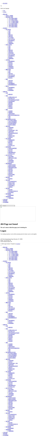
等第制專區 (11, 127)
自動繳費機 (11, 160)
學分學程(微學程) (12, 123)
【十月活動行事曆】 (13, 19)
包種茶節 (10, 187)
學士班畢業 (11, 37)
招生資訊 (10, 65)
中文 (4, 10)
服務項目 (5, 91)
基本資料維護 (11, 101)
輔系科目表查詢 (12, 166)
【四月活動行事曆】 (13, 25)
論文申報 (10, 149)
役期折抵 (10, 137)
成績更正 (10, 134)
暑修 (9, 117)
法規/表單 (5, 199)
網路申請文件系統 (12, 158)
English (4, 12)
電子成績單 (11, 162)
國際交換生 (8, 69)
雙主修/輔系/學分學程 (11, 119)
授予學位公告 (11, 145)
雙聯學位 (10, 106)
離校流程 (10, 142)
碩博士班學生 (9, 44)
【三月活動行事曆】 (13, 24)
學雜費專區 (11, 43)
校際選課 (10, 112)
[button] (1, 6)
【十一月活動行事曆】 (13, 21)
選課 (9, 33)
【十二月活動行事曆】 (13, 22)
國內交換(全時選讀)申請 (13, 115)
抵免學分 (10, 129)
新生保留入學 (11, 98)
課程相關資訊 (11, 40)
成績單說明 (11, 131)
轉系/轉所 (10, 104)
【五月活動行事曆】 (13, 26)
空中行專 (10, 159)
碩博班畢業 (11, 53)
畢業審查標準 (11, 140)
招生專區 (10, 189)
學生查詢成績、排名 (13, 130)
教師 (7, 79)
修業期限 (10, 102)
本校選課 (10, 111)
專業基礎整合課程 (12, 167)
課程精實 (10, 169)
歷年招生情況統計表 (13, 191)
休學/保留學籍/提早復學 (13, 100)
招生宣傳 (10, 64)
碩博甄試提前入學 (12, 97)
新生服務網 (5, 202)
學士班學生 (8, 29)
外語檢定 (10, 144)
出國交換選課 (11, 113)
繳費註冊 (10, 94)
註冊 (9, 30)
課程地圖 (10, 175)
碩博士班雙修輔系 (12, 122)
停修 (9, 116)
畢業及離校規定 (12, 152)
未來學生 (8, 59)
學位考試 (10, 151)
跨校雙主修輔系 (12, 124)
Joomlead (18, 243)
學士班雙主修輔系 (12, 120)
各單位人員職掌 (9, 15)
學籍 (9, 32)
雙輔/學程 (10, 35)
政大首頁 (5, 3)
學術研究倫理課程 (12, 148)
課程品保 (10, 173)
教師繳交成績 (11, 135)
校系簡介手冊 (11, 184)
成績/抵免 (10, 36)
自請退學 (10, 108)
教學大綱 (10, 170)
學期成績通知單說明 (13, 133)
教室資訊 (10, 41)
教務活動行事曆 (9, 17)
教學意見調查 (11, 174)
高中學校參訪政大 (12, 181)
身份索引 (5, 28)
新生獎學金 (11, 68)
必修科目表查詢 (12, 164)
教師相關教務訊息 (12, 84)
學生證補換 (11, 156)
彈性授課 (10, 171)
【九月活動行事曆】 (13, 18)
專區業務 (5, 200)
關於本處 (5, 14)
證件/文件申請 (11, 39)
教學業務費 (11, 90)
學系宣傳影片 (11, 185)
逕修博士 (10, 105)
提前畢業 (10, 141)
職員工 (7, 86)
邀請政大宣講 (11, 182)
